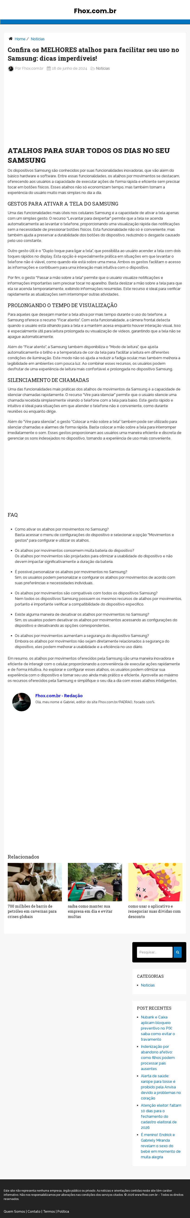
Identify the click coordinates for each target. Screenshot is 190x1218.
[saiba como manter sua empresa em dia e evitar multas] (95, 882)
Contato (34, 1211)
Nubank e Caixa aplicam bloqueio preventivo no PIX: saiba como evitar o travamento (158, 1028)
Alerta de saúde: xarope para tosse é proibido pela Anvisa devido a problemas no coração (161, 1087)
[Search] (178, 952)
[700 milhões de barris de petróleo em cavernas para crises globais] (35, 882)
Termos (49, 1211)
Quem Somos (14, 1211)
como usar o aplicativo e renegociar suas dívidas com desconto (154, 911)
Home (20, 39)
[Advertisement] (95, 112)
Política (63, 1211)
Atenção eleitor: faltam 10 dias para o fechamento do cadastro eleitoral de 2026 (161, 1116)
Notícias (38, 39)
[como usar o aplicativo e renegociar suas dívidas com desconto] (155, 882)
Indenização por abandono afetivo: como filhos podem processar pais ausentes (158, 1057)
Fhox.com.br (95, 11)
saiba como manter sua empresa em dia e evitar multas (90, 911)
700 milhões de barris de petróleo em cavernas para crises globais (32, 911)
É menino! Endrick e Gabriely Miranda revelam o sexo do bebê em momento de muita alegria (161, 1146)
